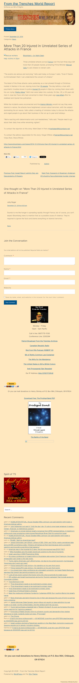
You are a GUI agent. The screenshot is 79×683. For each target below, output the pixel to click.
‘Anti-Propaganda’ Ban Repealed (39, 369)
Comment (9, 256)
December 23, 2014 (16, 36)
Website (7, 288)
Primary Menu (10, 29)
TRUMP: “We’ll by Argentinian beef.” (22, 540)
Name (6, 269)
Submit (71, 509)
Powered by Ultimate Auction (69, 682)
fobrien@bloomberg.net (63, 135)
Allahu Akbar (20, 92)
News (14, 39)
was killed (60, 95)
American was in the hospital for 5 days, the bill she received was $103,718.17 (37, 549)
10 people (44, 86)
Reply (9, 226)
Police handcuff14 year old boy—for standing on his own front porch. (35, 565)
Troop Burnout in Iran (16, 582)
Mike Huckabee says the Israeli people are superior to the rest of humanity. (37, 552)
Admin (46, 164)
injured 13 (36, 89)
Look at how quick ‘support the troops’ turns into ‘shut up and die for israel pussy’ (38, 575)
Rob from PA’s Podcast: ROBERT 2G (39, 350)
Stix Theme (33, 674)
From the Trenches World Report (29, 4)
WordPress (18, 674)
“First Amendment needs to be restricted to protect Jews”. (31, 584)
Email (6, 278)
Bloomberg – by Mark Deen (33, 56)
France (50, 62)
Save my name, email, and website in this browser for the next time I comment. (35, 297)
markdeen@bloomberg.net (59, 129)
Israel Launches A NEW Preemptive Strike (24, 554)
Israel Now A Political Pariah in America (23, 591)
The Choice (15, 616)
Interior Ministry (46, 104)
